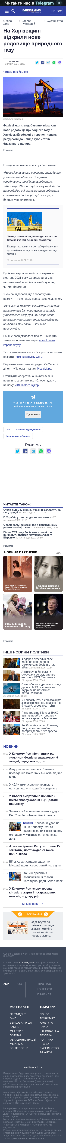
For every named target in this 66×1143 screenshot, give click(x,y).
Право (44, 1043)
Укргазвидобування (28, 429)
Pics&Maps (44, 368)
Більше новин (31, 903)
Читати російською (15, 71)
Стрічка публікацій (28, 22)
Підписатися (33, 414)
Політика (46, 1039)
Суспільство (55, 20)
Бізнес (44, 1014)
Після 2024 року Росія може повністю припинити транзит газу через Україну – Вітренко (28, 535)
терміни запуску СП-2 (28, 356)
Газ (8, 429)
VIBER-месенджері (26, 385)
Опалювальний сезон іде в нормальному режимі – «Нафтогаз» (30, 526)
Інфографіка (33, 914)
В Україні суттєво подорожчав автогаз (29, 519)
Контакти (44, 989)
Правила (44, 994)
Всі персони (19, 1048)
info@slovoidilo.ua (33, 1067)
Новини (10, 746)
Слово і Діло (8, 22)
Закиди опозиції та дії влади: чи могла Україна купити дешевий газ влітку (32, 238)
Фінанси (46, 1052)
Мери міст (17, 1043)
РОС (59, 11)
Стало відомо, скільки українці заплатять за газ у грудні (32, 511)
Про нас (44, 983)
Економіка (47, 1018)
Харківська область (18, 436)
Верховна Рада (21, 1022)
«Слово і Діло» (26, 962)
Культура (46, 1022)
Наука (44, 1026)
